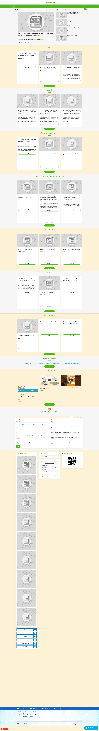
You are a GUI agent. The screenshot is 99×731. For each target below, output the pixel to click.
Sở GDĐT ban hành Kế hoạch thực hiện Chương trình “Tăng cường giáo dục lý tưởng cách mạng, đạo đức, (31, 436)
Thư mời (78, 417)
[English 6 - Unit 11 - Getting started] (49, 240)
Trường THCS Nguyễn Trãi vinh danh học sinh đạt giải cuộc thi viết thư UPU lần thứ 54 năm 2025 (49, 112)
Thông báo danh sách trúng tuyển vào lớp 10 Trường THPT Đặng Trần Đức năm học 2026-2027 (66, 427)
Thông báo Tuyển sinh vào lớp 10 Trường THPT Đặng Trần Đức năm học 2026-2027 (65, 437)
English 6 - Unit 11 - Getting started (47, 249)
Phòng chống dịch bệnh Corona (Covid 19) (49, 176)
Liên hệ (75, 6)
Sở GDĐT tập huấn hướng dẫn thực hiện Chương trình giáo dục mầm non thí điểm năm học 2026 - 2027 (31, 425)
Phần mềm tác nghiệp (22, 453)
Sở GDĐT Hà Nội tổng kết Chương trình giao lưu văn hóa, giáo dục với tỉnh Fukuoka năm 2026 (31, 430)
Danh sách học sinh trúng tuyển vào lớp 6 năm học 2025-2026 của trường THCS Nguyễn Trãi (49, 69)
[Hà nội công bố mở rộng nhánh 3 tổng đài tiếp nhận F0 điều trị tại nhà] (27, 187)
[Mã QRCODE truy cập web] (72, 461)
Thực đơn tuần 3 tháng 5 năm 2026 (47, 153)
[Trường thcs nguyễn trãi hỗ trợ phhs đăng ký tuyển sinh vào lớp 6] (71, 58)
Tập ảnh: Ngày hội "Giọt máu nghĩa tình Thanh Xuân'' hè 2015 (49, 363)
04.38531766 (90, 727)
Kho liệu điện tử (56, 6)
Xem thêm (49, 86)
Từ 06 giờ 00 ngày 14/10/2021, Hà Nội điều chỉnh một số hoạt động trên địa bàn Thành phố (71, 197)
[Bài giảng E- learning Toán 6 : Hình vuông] (71, 240)
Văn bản (81, 417)
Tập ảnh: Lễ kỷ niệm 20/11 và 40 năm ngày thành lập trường (72, 363)
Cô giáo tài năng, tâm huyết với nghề (48, 321)
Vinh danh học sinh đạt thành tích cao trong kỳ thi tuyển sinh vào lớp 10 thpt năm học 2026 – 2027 (35, 41)
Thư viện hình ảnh (49, 358)
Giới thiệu (27, 6)
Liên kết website (44, 453)
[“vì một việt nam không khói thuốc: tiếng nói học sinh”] (49, 283)
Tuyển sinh (19, 6)
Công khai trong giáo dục (37, 6)
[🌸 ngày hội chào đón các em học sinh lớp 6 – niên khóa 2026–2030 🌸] (61, 15)
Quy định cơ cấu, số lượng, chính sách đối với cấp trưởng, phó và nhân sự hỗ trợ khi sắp (66, 442)
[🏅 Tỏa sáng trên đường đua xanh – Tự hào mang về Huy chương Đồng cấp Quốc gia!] (61, 30)
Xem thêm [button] (49, 366)
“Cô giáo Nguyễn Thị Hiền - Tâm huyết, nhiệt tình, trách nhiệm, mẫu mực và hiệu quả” (26, 337)
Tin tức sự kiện (47, 6)
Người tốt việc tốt (66, 6)
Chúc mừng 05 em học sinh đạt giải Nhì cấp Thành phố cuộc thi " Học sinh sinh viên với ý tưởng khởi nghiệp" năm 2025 (72, 112)
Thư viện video (49, 371)
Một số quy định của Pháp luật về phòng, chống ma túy (70, 387)
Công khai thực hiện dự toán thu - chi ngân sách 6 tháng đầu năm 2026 (28, 442)
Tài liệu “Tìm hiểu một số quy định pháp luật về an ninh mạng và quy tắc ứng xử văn (65, 432)
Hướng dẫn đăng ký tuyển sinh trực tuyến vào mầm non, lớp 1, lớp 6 (30, 42)
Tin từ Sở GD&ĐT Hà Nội (49, 412)
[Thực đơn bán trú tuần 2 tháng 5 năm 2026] (71, 144)
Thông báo (74, 417)
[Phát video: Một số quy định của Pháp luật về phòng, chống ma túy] (71, 380)
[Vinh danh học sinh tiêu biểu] (61, 38)
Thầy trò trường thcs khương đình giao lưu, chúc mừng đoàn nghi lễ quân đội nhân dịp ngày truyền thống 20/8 (55, 9)
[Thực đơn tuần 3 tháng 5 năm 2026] (49, 144)
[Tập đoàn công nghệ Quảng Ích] (78, 723)
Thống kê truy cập (44, 460)
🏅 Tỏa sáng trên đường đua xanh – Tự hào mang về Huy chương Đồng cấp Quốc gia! (74, 29)
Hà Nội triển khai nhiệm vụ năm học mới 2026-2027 (24, 419)
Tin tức (71, 417)
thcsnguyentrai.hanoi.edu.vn (35, 723)
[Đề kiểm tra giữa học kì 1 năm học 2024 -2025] (27, 240)
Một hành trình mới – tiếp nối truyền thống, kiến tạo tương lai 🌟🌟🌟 (31, 39)
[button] (16, 362)
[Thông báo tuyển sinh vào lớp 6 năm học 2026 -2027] (61, 22)
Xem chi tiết (27, 67)
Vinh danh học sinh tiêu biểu (72, 35)
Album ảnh (49, 273)
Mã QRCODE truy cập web (68, 453)
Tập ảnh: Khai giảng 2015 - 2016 (27, 363)
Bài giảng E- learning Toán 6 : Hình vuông (71, 249)
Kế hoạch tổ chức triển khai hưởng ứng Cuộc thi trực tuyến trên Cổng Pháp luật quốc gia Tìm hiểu (66, 420)
